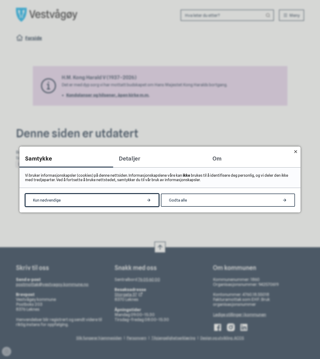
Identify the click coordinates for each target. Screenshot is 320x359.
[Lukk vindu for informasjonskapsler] (295, 151)
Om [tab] (217, 158)
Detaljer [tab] (129, 158)
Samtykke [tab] (38, 158)
